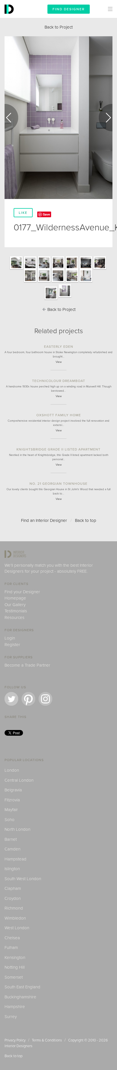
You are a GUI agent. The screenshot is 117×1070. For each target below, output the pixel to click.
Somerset (14, 977)
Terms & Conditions (47, 1040)
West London (17, 927)
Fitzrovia (12, 799)
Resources (14, 617)
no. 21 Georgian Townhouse (58, 484)
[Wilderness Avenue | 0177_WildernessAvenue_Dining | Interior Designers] (72, 269)
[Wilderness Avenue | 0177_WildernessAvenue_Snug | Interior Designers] (86, 269)
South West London (23, 878)
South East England (22, 986)
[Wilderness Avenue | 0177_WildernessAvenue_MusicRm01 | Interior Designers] (58, 269)
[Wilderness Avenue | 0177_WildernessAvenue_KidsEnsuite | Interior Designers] (51, 299)
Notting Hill (15, 967)
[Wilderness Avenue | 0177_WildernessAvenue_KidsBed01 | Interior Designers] (72, 281)
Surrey (11, 1016)
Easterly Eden (58, 347)
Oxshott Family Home (58, 415)
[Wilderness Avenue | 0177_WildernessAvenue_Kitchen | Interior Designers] (16, 269)
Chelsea (12, 937)
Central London (19, 780)
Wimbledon (15, 918)
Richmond (14, 908)
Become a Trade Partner (27, 665)
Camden (12, 849)
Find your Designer (22, 591)
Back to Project (59, 27)
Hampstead (15, 859)
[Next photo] (105, 117)
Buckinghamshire (20, 996)
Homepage (15, 598)
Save (46, 214)
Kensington (15, 957)
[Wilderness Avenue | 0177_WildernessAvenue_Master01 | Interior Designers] (30, 281)
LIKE (23, 213)
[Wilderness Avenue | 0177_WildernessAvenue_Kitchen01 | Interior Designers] (30, 269)
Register (12, 644)
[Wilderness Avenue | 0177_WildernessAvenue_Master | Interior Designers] (58, 281)
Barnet (11, 839)
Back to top (85, 520)
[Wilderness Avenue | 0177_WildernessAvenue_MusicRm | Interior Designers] (99, 269)
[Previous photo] (11, 117)
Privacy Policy (15, 1040)
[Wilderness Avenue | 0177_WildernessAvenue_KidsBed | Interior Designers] (86, 281)
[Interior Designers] (10, 16)
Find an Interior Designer (44, 520)
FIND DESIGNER (69, 9)
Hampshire (15, 1006)
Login (10, 638)
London (12, 770)
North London (17, 829)
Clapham (13, 888)
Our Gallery (15, 604)
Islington (12, 868)
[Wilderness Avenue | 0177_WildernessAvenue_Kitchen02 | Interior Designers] (44, 269)
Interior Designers (18, 1046)
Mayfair (11, 809)
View (59, 362)
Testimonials (16, 611)
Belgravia (13, 790)
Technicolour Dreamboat (58, 381)
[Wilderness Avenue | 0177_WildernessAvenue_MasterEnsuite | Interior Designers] (44, 281)
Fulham (11, 947)
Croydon (13, 898)
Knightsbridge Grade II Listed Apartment (58, 449)
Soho (9, 819)
